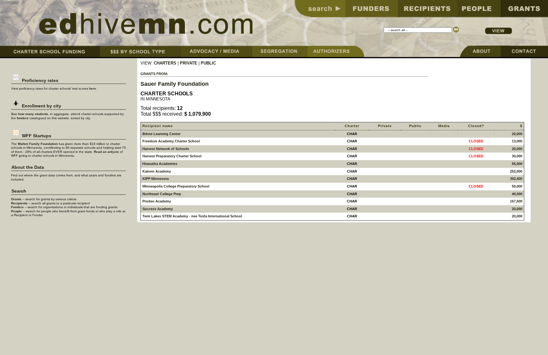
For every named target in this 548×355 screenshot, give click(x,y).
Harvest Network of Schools (165, 149)
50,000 (517, 186)
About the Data (27, 167)
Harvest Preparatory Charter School (171, 156)
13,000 (517, 141)
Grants (16, 199)
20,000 (517, 134)
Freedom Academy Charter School (171, 141)
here (92, 88)
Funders (17, 207)
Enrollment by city (41, 106)
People (16, 211)
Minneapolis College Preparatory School (175, 186)
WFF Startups (36, 135)
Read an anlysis (106, 152)
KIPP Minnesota (155, 179)
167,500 (516, 201)
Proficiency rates (39, 80)
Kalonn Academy (156, 171)
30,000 (517, 156)
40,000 (517, 194)
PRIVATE (188, 63)
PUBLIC (208, 63)
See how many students (29, 114)
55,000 (517, 164)
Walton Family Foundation (38, 144)
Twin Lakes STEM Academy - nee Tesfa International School (192, 216)
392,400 (516, 179)
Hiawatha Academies (159, 164)
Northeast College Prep (161, 194)
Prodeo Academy (156, 201)
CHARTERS (165, 63)
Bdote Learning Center (161, 134)
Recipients (19, 203)
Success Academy (157, 209)
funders (23, 118)
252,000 (516, 171)
